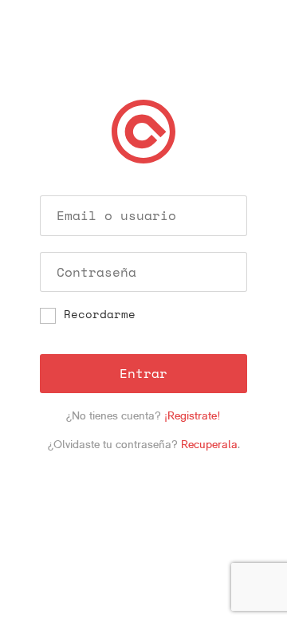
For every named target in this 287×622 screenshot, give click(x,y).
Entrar (143, 373)
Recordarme (100, 315)
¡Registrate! (192, 415)
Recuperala (209, 444)
